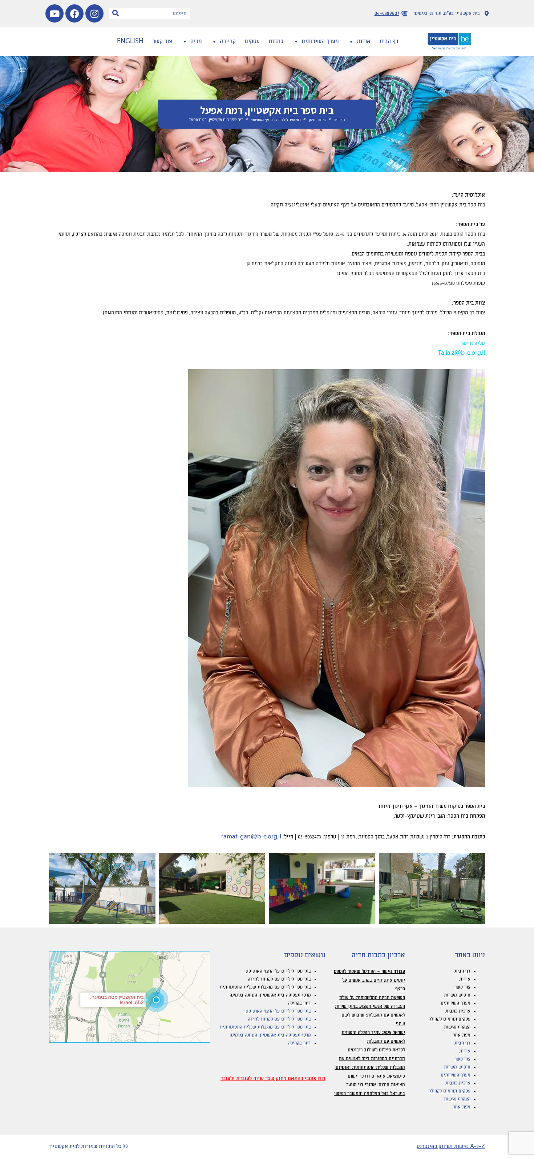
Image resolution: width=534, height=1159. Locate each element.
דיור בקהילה (299, 1003)
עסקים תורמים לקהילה (449, 1019)
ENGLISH (130, 41)
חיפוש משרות (457, 995)
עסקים (252, 41)
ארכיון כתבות (457, 1011)
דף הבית (389, 41)
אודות (364, 41)
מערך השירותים (320, 41)
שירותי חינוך (317, 120)
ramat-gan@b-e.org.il (251, 837)
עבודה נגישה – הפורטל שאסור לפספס (369, 971)
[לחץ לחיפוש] (115, 13)
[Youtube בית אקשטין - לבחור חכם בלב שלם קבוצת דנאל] (54, 13)
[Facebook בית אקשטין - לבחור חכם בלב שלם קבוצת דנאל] (74, 13)
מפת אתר (461, 1035)
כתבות (275, 41)
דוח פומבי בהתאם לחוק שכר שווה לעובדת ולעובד (273, 1078)
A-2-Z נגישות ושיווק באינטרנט (451, 1146)
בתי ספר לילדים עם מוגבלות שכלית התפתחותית (265, 987)
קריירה (228, 41)
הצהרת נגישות (457, 1027)
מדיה (196, 41)
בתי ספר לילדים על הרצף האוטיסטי (276, 120)
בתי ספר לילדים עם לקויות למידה (279, 979)
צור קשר (162, 41)
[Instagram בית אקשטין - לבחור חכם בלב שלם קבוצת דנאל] (94, 13)
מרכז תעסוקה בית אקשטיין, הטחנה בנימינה (270, 995)
